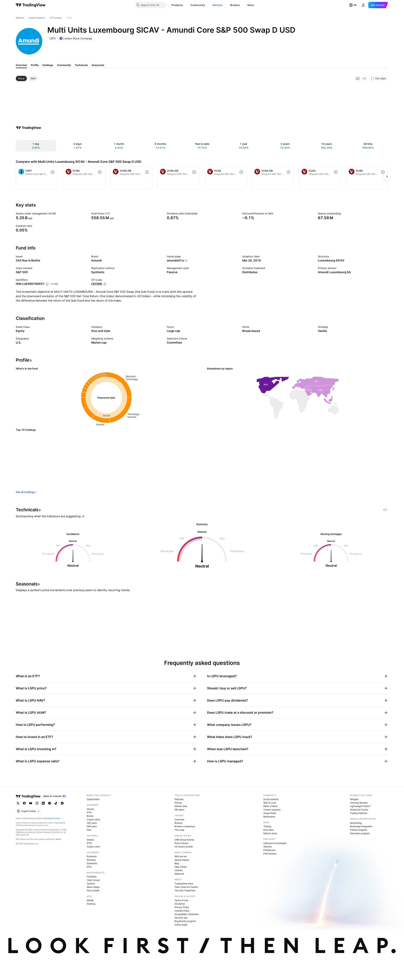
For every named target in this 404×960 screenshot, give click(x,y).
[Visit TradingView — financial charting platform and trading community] (28, 128)
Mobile (90, 900)
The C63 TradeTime (185, 890)
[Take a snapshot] (357, 78)
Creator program (272, 809)
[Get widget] (364, 78)
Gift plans (179, 809)
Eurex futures (181, 843)
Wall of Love (269, 802)
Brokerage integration (361, 826)
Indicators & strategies (275, 843)
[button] (185, 5)
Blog (177, 863)
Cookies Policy (182, 910)
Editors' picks (270, 833)
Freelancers (269, 850)
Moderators (269, 816)
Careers (179, 870)
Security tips (181, 917)
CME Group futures (184, 839)
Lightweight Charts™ (360, 806)
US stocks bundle (184, 846)
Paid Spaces (269, 853)
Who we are (181, 856)
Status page (181, 924)
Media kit (179, 873)
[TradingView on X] (18, 803)
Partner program (358, 829)
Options (91, 883)
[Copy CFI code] (105, 284)
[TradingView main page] (31, 5)
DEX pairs (92, 826)
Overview (179, 819)
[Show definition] (58, 213)
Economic (92, 856)
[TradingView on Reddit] (62, 803)
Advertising (356, 823)
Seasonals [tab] (98, 65)
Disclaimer (180, 903)
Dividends (92, 863)
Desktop (91, 903)
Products (177, 5)
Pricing (178, 802)
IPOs (89, 866)
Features (179, 799)
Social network (271, 799)
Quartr (58, 839)
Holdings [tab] (47, 65)
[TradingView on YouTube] (30, 803)
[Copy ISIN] (47, 284)
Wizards (267, 846)
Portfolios (91, 876)
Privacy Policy (182, 907)
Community (197, 5)
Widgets (354, 799)
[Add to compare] (52, 172)
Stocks (90, 809)
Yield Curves (93, 880)
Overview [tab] (21, 65)
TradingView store (184, 883)
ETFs (89, 812)
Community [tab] (64, 65)
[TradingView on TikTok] (56, 803)
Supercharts (93, 799)
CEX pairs (92, 823)
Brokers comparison (185, 826)
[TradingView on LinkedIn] (43, 803)
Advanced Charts (359, 809)
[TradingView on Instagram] (37, 803)
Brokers (235, 5)
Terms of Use (181, 900)
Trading (267, 826)
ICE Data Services (52, 818)
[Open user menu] (363, 5)
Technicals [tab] (81, 65)
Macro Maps (93, 887)
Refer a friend (270, 806)
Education (268, 829)
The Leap (179, 829)
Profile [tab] (35, 65)
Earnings (91, 859)
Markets (218, 5)
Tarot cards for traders (186, 887)
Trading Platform (358, 813)
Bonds (90, 816)
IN (355, 5)
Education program (360, 833)
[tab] (21, 78)
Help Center (181, 866)
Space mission (182, 859)
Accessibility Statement (187, 914)
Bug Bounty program (185, 921)
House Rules (269, 813)
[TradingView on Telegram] (49, 803)
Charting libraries (359, 802)
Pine (89, 829)
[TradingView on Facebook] (24, 803)
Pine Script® (93, 890)
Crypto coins (93, 819)
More (250, 5)
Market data (181, 806)
